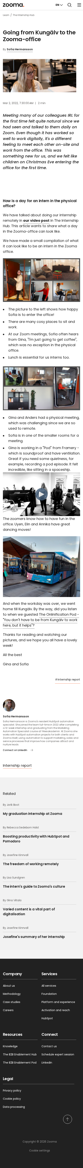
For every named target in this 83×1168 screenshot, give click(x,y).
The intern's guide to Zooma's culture (34, 882)
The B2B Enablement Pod (19, 1063)
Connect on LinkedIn (15, 750)
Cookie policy (12, 1099)
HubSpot (47, 1018)
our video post (36, 220)
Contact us (49, 1046)
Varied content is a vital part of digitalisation (29, 907)
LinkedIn (47, 1063)
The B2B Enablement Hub (20, 1054)
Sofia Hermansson (20, 49)
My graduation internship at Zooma (32, 809)
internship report (67, 679)
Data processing (14, 1107)
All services (49, 986)
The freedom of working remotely (31, 859)
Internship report (17, 765)
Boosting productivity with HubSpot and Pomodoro (36, 835)
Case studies (11, 1002)
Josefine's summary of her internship (34, 932)
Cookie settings (39, 1150)
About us (9, 986)
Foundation (49, 994)
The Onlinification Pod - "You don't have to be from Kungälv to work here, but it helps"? (41, 620)
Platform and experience (58, 1002)
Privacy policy (12, 1090)
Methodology (12, 994)
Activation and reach (56, 1010)
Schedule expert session (58, 1054)
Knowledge (10, 1046)
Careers (8, 1010)
